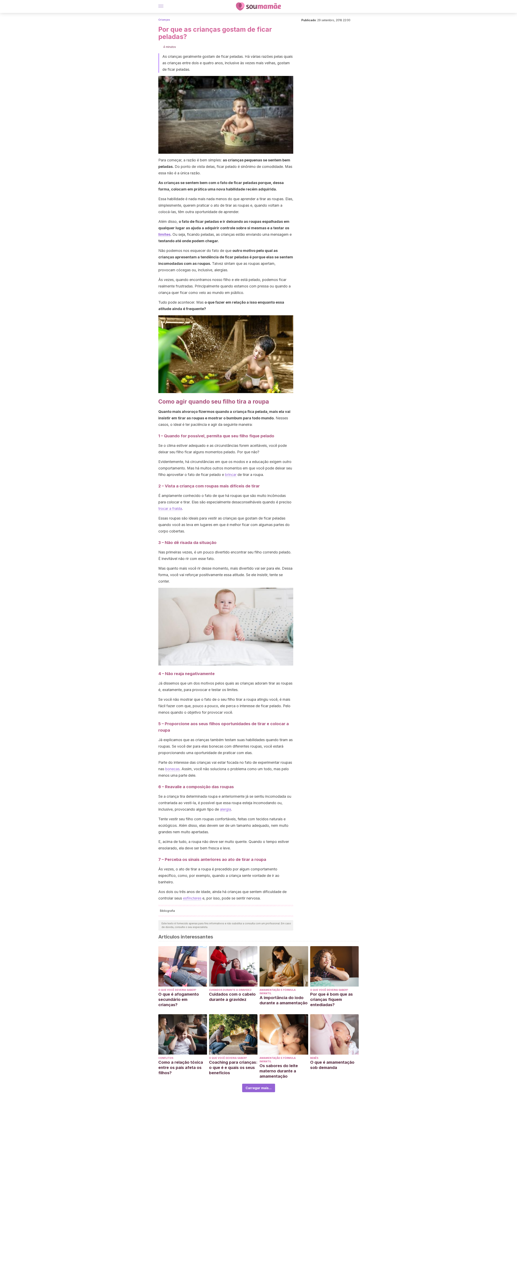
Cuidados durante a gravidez (230, 989)
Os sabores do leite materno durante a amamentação (279, 1071)
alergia (225, 809)
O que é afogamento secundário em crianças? (178, 999)
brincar (230, 474)
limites (164, 234)
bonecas (172, 769)
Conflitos (165, 1057)
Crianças (164, 19)
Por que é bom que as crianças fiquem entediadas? (331, 999)
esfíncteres (192, 898)
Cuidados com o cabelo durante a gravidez (232, 997)
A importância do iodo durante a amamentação (284, 1000)
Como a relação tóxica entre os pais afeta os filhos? (180, 1067)
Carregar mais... (259, 1088)
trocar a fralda (170, 508)
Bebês (314, 1057)
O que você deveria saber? (177, 989)
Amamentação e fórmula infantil (278, 991)
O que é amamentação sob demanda (332, 1065)
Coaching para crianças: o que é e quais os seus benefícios (233, 1067)
